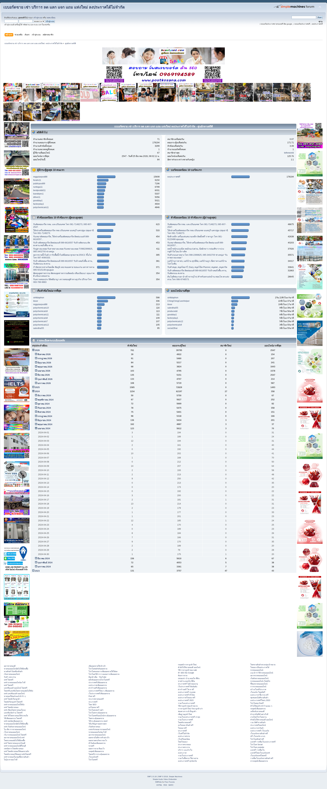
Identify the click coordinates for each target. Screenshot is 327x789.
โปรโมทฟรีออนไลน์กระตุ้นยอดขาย (102, 716)
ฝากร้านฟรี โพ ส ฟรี (186, 689)
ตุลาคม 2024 (44, 404)
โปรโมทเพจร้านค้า (96, 710)
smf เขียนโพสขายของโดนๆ (15, 710)
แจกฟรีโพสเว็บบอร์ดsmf (260, 753)
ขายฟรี (91, 746)
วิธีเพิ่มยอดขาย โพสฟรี (13, 718)
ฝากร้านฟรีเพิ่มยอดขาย (98, 688)
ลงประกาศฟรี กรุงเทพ (186, 692)
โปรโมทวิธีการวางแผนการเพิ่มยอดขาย (104, 674)
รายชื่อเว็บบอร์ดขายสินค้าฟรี (261, 758)
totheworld (289, 153)
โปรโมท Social (256, 744)
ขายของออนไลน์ (256, 670)
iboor (35, 301)
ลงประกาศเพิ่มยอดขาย (98, 685)
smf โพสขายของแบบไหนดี (14, 743)
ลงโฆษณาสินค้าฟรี (185, 725)
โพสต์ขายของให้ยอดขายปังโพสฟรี (17, 754)
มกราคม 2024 (44, 566)
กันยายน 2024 (44, 408)
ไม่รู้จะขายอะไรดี (10, 760)
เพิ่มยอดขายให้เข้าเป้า (97, 666)
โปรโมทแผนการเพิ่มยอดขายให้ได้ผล (103, 671)
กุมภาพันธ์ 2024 (45, 562)
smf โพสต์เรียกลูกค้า (12, 699)
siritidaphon (38, 297)
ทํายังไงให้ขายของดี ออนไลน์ (189, 667)
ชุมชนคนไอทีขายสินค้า (259, 698)
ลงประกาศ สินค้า (257, 728)
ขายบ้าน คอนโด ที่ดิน (186, 681)
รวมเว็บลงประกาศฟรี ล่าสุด (189, 717)
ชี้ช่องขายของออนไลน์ (258, 684)
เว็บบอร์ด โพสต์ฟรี (257, 692)
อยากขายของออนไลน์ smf (14, 737)
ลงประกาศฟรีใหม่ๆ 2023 (260, 700)
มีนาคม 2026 (44, 375)
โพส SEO (92, 705)
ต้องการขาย (182, 675)
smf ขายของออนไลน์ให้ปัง (14, 705)
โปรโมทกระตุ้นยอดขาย (98, 713)
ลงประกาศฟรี (173, 177)
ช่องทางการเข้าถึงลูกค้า (187, 711)
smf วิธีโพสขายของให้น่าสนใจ (16, 716)
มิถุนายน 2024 (44, 420)
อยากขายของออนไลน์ (97, 735)
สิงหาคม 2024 (44, 412)
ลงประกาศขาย (184, 736)
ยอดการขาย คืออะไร (97, 749)
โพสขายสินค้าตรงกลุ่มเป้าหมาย (262, 665)
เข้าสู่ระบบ (38, 18)
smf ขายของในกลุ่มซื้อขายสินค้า (16, 757)
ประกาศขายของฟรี (96, 699)
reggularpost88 (40, 177)
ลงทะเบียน (51, 18)
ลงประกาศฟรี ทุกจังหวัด (187, 761)
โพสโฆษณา (183, 742)
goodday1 (38, 200)
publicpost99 (39, 183)
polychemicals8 (40, 318)
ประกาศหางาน (184, 747)
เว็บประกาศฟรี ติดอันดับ (187, 686)
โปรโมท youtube (257, 747)
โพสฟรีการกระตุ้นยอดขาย (99, 754)
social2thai (172, 328)
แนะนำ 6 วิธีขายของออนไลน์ (261, 673)
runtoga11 (38, 187)
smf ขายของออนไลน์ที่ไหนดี (15, 746)
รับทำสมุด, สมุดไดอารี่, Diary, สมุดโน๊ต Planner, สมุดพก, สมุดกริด (197, 267)
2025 (37, 387)
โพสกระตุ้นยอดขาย (96, 718)
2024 (37, 391)
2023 (37, 571)
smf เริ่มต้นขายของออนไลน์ (15, 727)
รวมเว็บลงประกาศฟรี (186, 703)
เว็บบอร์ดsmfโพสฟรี (258, 755)
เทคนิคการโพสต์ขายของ (13, 749)
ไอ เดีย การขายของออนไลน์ (15, 729)
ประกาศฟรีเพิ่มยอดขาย (98, 682)
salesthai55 (38, 328)
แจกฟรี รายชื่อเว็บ (257, 750)
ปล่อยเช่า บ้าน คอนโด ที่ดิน (188, 678)
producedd (172, 311)
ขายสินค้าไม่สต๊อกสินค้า (13, 671)
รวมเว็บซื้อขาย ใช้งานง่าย (188, 758)
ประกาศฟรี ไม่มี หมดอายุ (188, 684)
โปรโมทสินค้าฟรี (257, 739)
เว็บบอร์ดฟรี (93, 757)
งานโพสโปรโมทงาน (258, 717)
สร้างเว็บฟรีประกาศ (258, 689)
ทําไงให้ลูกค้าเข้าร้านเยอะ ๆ (261, 706)
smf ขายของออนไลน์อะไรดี (14, 682)
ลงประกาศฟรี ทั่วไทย (186, 695)
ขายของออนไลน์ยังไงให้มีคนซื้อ (16, 669)
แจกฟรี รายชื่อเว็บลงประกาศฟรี (263, 742)
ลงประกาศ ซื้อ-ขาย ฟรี (259, 695)
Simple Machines (175, 776)
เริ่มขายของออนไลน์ (12, 674)
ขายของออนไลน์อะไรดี (97, 732)
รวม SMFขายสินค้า (258, 722)
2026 (37, 350)
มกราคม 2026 (44, 383)
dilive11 (36, 197)
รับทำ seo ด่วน (10, 677)
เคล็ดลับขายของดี (257, 711)
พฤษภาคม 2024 (45, 424)
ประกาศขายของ (184, 744)
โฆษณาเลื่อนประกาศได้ (259, 667)
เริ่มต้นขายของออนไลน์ (259, 678)
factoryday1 (38, 204)
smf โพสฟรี (8, 680)
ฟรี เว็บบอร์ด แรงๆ (257, 736)
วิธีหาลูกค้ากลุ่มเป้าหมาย (188, 706)
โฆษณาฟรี (182, 728)
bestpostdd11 (39, 190)
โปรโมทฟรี (93, 760)
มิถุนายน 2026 (44, 363)
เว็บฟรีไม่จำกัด (184, 733)
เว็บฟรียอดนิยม (184, 739)
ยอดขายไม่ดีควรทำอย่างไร (99, 737)
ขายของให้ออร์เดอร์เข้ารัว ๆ (15, 696)
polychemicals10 (41, 308)
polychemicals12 (41, 325)
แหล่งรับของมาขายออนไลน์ (99, 729)
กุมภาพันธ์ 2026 (45, 379)
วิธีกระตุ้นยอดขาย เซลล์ (98, 721)
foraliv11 (37, 180)
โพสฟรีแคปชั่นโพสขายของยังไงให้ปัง (18, 691)
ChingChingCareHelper (178, 301)
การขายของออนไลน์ (258, 686)
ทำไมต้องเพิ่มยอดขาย (97, 743)
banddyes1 (38, 194)
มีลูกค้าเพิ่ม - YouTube (97, 677)
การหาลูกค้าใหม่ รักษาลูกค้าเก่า (190, 709)
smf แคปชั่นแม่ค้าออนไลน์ (14, 693)
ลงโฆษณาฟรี (94, 707)
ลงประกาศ (182, 753)
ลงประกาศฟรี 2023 (185, 700)
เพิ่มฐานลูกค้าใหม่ (185, 714)
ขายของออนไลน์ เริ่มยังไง (260, 681)
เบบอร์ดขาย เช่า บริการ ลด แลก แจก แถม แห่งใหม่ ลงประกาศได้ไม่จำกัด (64, 7)
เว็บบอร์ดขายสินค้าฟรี (259, 733)
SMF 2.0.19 (152, 776)
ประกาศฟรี (93, 702)
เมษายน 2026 (44, 371)
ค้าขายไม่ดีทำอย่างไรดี (259, 714)
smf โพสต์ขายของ (11, 707)
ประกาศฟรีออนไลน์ (258, 725)
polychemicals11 (41, 207)
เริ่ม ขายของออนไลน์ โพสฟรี (15, 735)
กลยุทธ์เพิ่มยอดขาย (96, 751)
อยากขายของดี (9, 666)
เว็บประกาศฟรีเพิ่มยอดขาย (99, 693)
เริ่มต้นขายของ (94, 727)
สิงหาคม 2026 (44, 354)
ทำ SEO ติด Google (186, 673)
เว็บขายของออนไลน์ (12, 732)
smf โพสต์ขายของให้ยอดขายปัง (16, 751)
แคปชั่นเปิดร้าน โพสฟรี (13, 713)
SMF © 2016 (163, 776)
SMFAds (158, 782)
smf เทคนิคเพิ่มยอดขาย (13, 721)
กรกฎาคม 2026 (45, 358)
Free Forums (170, 782)
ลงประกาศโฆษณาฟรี (186, 698)
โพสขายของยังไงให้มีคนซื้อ (14, 740)
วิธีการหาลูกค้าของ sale (187, 670)
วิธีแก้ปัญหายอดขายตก (98, 724)
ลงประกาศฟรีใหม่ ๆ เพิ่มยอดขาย (101, 691)
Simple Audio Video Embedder (165, 779)
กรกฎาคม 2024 (45, 416)
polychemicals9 (40, 311)
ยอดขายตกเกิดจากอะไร (98, 740)
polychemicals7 (40, 321)
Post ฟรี (92, 696)
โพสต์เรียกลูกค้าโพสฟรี (13, 702)
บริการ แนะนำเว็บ (185, 750)
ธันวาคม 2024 (44, 395)
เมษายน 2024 (44, 428)
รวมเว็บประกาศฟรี (185, 720)
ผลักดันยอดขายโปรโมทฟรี (99, 680)
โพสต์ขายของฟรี (184, 722)
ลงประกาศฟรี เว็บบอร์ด (259, 731)
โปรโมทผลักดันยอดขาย (98, 669)
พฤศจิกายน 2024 (45, 400)
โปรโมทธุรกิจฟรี (257, 703)
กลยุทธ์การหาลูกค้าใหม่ (187, 665)
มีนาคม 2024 (44, 558)
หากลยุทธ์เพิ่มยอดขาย (259, 761)
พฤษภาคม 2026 (45, 367)
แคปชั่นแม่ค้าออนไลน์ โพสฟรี (15, 688)
